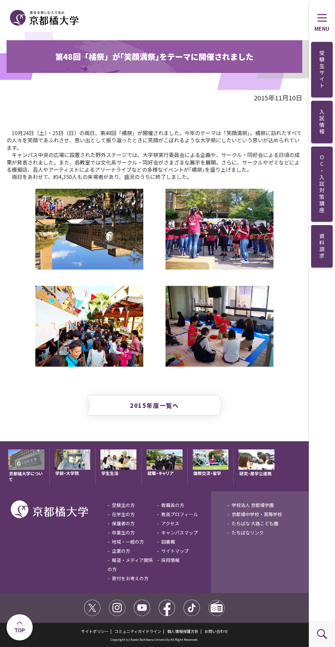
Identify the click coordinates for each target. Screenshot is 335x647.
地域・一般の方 (128, 541)
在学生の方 (123, 514)
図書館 (168, 541)
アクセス (170, 523)
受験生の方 (123, 505)
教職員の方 (172, 505)
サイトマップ (175, 551)
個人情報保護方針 (183, 631)
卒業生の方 (123, 532)
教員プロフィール (179, 514)
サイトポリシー (95, 631)
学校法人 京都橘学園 (253, 505)
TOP (19, 630)
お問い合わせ (216, 631)
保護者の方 (123, 523)
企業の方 (121, 551)
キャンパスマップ (179, 532)
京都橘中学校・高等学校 (257, 514)
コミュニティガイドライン (138, 631)
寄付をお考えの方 (130, 578)
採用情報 (170, 560)
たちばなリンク (248, 532)
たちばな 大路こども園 (255, 523)
